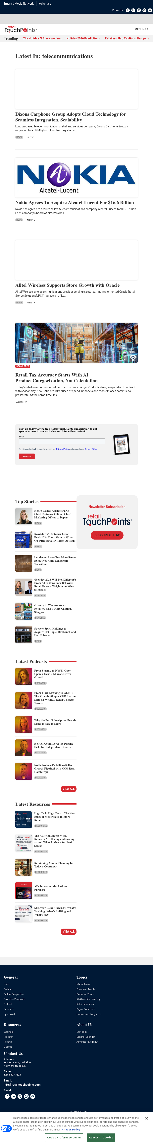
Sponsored (9, 1014)
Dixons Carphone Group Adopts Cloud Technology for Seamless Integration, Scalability (70, 116)
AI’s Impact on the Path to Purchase (50, 888)
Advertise (45, 3)
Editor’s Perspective (14, 994)
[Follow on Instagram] (144, 10)
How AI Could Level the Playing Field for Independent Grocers (53, 745)
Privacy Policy (71, 1129)
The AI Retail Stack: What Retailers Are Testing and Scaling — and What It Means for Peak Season (54, 840)
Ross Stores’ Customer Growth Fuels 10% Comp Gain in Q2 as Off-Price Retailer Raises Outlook (54, 537)
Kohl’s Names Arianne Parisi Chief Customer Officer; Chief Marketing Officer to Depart (52, 513)
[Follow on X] (139, 10)
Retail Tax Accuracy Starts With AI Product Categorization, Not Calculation (56, 377)
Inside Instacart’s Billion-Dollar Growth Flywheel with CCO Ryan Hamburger (54, 768)
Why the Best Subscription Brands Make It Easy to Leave (55, 722)
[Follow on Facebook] (128, 10)
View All (69, 788)
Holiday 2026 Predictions (83, 38)
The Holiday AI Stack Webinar (42, 38)
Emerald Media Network (19, 3)
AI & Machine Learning (88, 999)
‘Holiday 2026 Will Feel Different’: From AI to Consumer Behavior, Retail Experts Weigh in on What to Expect (55, 584)
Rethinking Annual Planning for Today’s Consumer (54, 864)
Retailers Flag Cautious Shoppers (127, 38)
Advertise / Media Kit (87, 1042)
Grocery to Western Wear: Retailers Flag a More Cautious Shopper (53, 608)
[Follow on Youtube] (150, 10)
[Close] (146, 1118)
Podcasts (40, 683)
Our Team (81, 1032)
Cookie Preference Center (64, 1137)
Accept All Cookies (101, 1137)
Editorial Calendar (85, 1037)
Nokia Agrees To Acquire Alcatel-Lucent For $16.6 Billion (74, 202)
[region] (76, 1128)
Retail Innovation (85, 1004)
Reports (8, 1042)
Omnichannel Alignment (89, 1014)
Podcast (8, 1004)
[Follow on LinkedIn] (133, 10)
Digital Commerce (85, 1009)
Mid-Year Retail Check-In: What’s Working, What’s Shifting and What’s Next (55, 911)
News (19, 137)
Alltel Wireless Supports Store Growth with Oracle (67, 284)
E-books (8, 1047)
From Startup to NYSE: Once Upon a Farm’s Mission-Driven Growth (53, 673)
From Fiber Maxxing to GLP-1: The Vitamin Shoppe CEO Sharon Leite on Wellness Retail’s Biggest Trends (55, 698)
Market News (83, 984)
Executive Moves (85, 994)
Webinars (9, 1032)
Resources (41, 826)
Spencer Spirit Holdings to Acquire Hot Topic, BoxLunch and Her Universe (55, 631)
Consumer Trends (85, 989)
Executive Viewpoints (15, 999)
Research (8, 1037)
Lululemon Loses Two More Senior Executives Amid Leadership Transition (55, 560)
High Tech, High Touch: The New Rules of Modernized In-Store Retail (54, 816)
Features (40, 596)
